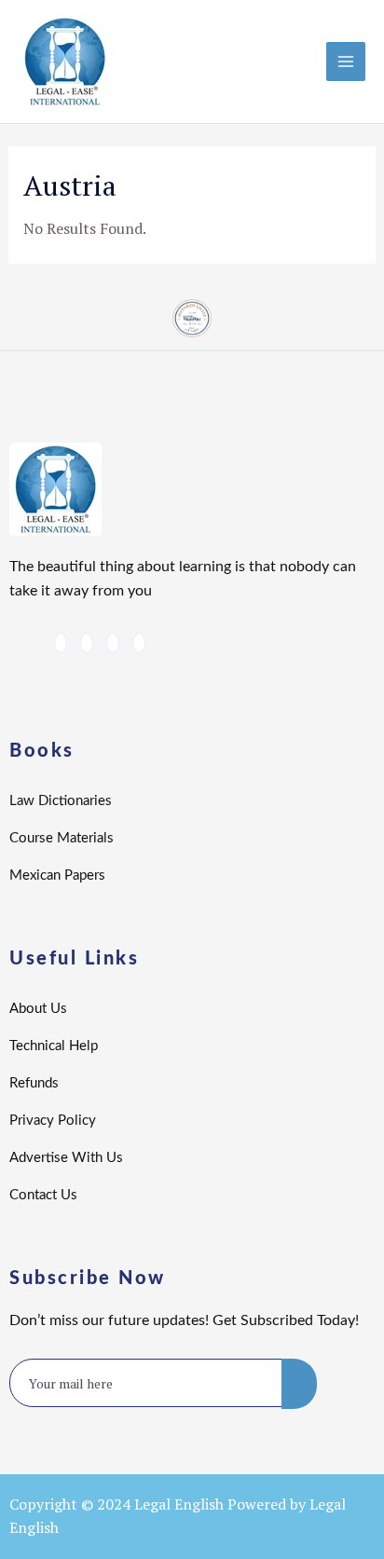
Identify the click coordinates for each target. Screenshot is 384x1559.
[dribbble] (112, 643)
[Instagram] (138, 643)
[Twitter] (60, 643)
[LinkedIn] (86, 643)
